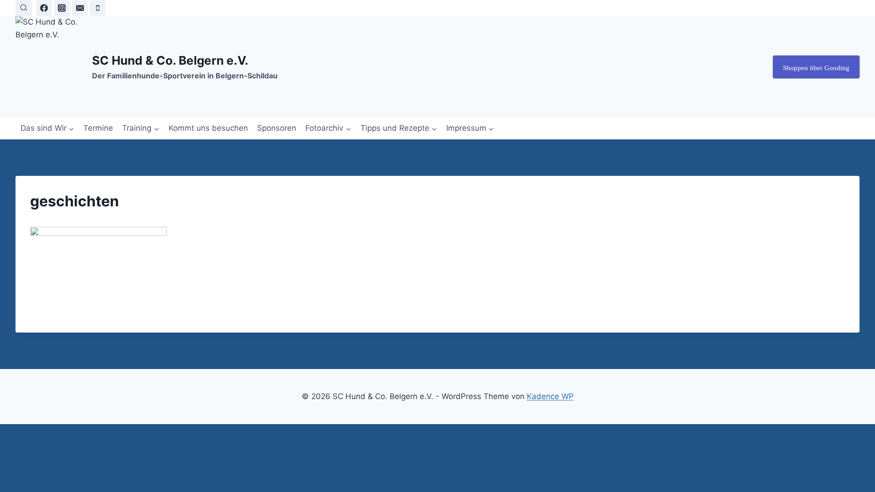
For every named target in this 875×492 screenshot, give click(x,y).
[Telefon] (97, 8)
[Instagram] (62, 8)
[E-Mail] (80, 8)
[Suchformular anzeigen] (23, 8)
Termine (98, 128)
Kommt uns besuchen (208, 128)
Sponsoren (276, 128)
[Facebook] (44, 8)
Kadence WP (550, 396)
